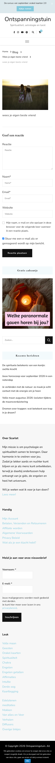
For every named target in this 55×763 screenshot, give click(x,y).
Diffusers (7, 724)
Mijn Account (10, 518)
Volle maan (9, 643)
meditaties (8, 705)
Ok (27, 761)
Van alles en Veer (13, 715)
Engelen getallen (13, 672)
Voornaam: (9, 569)
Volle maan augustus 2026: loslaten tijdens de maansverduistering (26, 399)
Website (7, 207)
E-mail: (7, 583)
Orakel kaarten (11, 653)
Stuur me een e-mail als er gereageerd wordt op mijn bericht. (23, 241)
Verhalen (7, 719)
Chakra (6, 662)
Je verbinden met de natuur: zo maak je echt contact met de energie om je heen (26, 389)
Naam (6, 176)
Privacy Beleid (11, 538)
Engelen (7, 667)
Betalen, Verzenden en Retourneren (24, 523)
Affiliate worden (12, 528)
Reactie (6, 144)
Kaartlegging (10, 691)
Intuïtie (6, 682)
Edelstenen (9, 700)
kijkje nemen (25, 8)
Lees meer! (9, 494)
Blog (15, 52)
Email (6, 192)
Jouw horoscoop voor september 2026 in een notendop (27, 378)
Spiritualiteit (9, 658)
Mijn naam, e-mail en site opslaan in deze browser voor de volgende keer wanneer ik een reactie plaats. (28, 227)
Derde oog (8, 687)
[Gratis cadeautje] (27, 303)
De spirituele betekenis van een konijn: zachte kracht (23, 367)
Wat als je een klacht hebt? (19, 542)
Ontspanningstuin (28, 19)
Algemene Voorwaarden (17, 533)
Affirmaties (9, 677)
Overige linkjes (11, 729)
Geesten (7, 648)
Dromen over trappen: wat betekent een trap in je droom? (27, 410)
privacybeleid (9, 608)
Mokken (7, 710)
